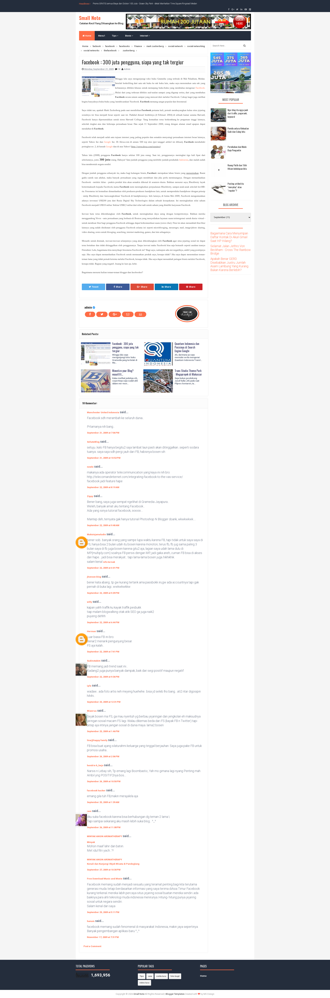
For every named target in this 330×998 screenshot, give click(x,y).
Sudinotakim (94, 660)
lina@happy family (97, 740)
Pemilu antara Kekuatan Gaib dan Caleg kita (238, 130)
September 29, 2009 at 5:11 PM (103, 912)
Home (88, 35)
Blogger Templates (175, 994)
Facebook (200, 88)
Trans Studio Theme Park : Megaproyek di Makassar (188, 372)
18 (119, 69)
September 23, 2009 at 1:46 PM (103, 731)
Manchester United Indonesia (103, 412)
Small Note (90, 17)
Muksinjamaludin (96, 534)
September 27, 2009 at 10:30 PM (103, 869)
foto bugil (174, 976)
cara (150, 976)
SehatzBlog (93, 442)
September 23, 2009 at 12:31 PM (103, 702)
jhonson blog (94, 576)
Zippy (90, 496)
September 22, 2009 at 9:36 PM (103, 676)
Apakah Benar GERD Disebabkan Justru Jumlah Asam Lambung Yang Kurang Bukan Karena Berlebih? (229, 264)
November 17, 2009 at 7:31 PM (103, 937)
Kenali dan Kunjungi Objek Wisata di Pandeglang (113, 864)
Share (119, 287)
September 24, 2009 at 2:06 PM (103, 756)
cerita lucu (161, 976)
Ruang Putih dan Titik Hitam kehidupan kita (237, 166)
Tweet (95, 287)
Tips (114, 35)
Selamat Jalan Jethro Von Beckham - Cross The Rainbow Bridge (230, 249)
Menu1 (101, 35)
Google (107, 142)
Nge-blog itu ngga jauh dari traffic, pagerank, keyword (238, 113)
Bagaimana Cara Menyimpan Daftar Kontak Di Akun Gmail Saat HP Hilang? (229, 236)
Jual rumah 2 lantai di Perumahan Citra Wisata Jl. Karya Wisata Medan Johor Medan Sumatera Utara (138, 3)
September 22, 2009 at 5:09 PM (103, 593)
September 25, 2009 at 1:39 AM (103, 802)
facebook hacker (96, 790)
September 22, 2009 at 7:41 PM (103, 651)
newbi (90, 467)
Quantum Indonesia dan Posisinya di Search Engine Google (187, 347)
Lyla (89, 685)
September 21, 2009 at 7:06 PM (103, 432)
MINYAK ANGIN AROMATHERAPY (104, 836)
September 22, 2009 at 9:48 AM (103, 525)
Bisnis (128, 35)
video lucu (144, 983)
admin (88, 307)
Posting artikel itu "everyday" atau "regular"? (236, 187)
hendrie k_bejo (95, 765)
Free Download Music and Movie (104, 878)
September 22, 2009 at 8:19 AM (103, 487)
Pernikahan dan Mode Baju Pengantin (237, 148)
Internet (144, 35)
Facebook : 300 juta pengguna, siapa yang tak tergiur (125, 347)
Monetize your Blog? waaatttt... (123, 372)
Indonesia (183, 160)
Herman (91, 631)
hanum (91, 921)
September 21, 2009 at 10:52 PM (103, 458)
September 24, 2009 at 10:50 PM (103, 781)
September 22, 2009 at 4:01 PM (103, 568)
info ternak (109, 562)
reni (89, 811)
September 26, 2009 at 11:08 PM (103, 827)
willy (89, 602)
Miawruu (92, 711)
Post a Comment (92, 946)
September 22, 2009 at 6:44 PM (103, 622)
